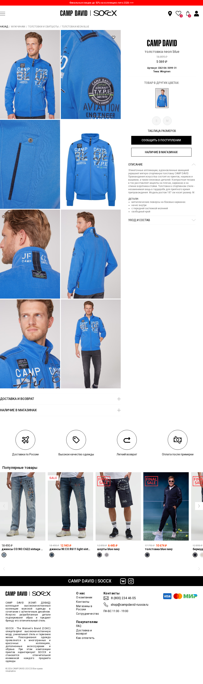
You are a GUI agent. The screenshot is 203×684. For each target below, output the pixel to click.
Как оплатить (85, 637)
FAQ (78, 626)
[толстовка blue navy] (166, 506)
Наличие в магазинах (161, 152)
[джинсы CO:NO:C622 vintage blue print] (22, 506)
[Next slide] (199, 506)
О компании (84, 597)
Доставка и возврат (84, 632)
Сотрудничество (87, 613)
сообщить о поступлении (161, 140)
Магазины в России (84, 608)
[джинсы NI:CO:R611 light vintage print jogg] (70, 506)
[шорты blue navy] (118, 506)
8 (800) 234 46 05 (123, 598)
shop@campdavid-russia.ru (129, 605)
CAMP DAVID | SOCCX (89, 581)
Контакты (82, 601)
